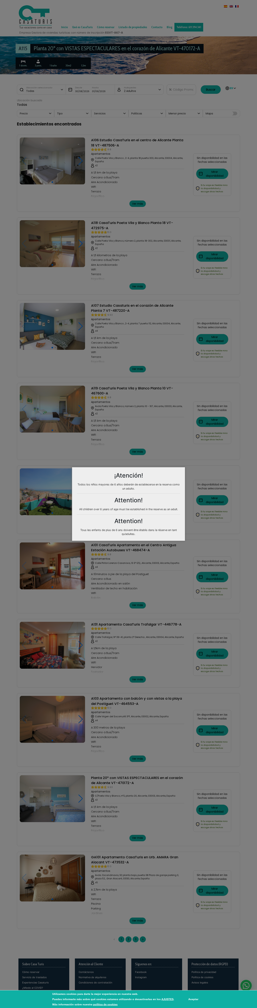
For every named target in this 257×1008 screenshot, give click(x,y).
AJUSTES (167, 999)
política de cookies (105, 1004)
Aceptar (193, 999)
